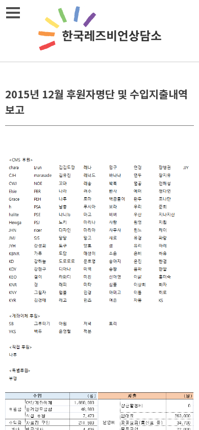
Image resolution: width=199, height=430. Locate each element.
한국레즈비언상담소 (99, 31)
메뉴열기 (13, 13)
